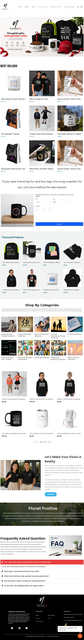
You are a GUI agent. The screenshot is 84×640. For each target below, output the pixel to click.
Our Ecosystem (69, 6)
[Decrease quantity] (37, 209)
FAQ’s (49, 618)
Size (37, 199)
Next (49, 441)
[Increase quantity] (49, 209)
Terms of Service (55, 6)
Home (37, 615)
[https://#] (42, 601)
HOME (20, 6)
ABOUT (27, 6)
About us (38, 618)
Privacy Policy (42, 6)
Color (53, 199)
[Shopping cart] (81, 7)
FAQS (33, 6)
